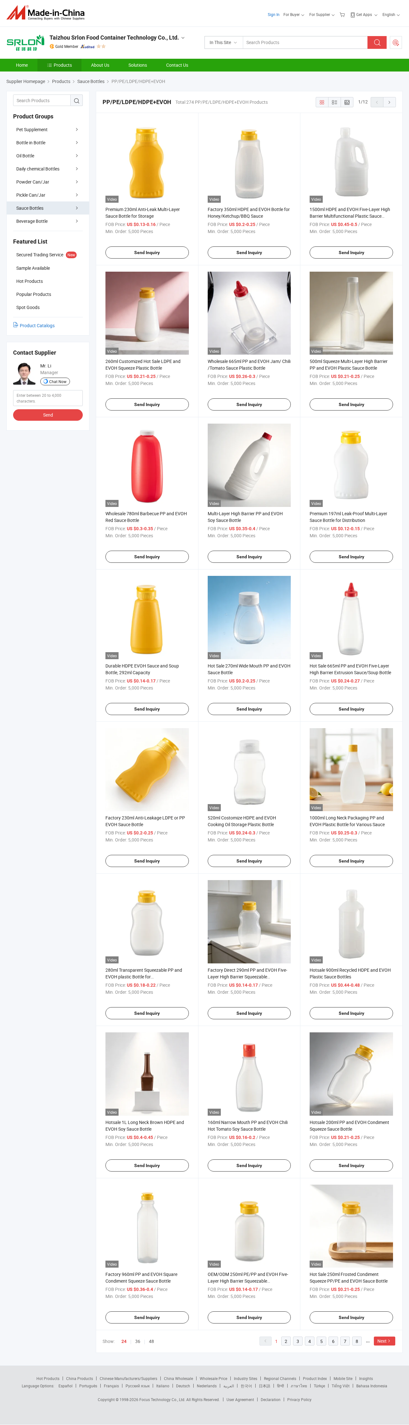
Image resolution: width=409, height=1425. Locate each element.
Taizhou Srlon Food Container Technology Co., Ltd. (114, 37)
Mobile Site (343, 1378)
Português (88, 1385)
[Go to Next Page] (389, 102)
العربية (228, 1385)
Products (63, 65)
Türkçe (319, 1385)
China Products (79, 1378)
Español (65, 1385)
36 (137, 1341)
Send (48, 415)
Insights (366, 1378)
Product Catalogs (37, 325)
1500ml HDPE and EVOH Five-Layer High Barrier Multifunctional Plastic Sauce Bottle (350, 216)
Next (382, 1341)
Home (22, 65)
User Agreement (240, 1399)
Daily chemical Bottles (37, 169)
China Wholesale (178, 1378)
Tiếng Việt (341, 1385)
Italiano (162, 1385)
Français (111, 1385)
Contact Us (177, 65)
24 (124, 1341)
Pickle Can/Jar (30, 195)
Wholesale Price (213, 1378)
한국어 (246, 1385)
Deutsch (183, 1385)
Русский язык (138, 1385)
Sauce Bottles (29, 208)
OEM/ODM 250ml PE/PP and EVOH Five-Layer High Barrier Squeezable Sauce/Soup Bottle (248, 1281)
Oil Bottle (25, 156)
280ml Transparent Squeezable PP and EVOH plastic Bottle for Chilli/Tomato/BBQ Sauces (143, 976)
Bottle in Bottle (30, 142)
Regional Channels (280, 1378)
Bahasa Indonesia (371, 1385)
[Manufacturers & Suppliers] (47, 12)
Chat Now (57, 381)
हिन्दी (280, 1385)
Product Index (315, 1378)
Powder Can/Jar (32, 182)
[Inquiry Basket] (343, 14)
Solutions (137, 65)
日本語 (264, 1385)
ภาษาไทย (299, 1385)
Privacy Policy (299, 1399)
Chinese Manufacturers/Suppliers (128, 1378)
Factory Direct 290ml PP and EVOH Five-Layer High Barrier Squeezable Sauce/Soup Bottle (247, 976)
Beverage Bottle (32, 221)
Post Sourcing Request (396, 42)
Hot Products (47, 1378)
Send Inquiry (147, 252)
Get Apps (364, 14)
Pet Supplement (32, 129)
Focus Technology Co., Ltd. (162, 1399)
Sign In (274, 14)
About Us (100, 65)
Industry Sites (245, 1378)
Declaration (271, 1399)
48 (151, 1341)
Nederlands (207, 1385)
